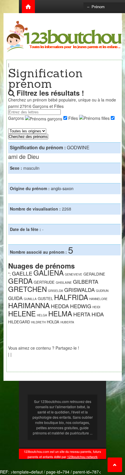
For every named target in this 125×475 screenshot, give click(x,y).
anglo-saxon (62, 188)
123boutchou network (82, 456)
